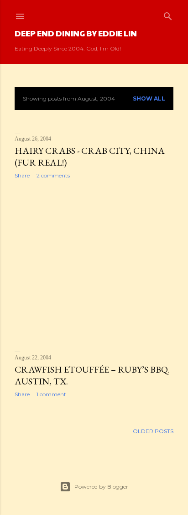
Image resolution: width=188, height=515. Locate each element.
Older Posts (153, 431)
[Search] (167, 14)
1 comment (51, 394)
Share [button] (22, 175)
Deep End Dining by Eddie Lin (76, 33)
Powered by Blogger (101, 486)
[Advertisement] (94, 265)
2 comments (53, 175)
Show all (149, 98)
